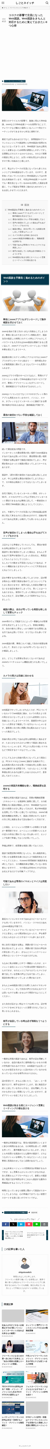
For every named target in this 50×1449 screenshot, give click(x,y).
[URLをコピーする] (44, 1224)
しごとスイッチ (25, 3)
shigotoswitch (25, 1272)
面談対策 (34, 1212)
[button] (5, 1224)
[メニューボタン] (3, 3)
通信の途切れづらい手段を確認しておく (28, 219)
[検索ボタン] (47, 3)
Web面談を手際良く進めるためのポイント (26, 210)
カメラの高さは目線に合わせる (25, 235)
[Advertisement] (25, 54)
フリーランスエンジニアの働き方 (15, 81)
